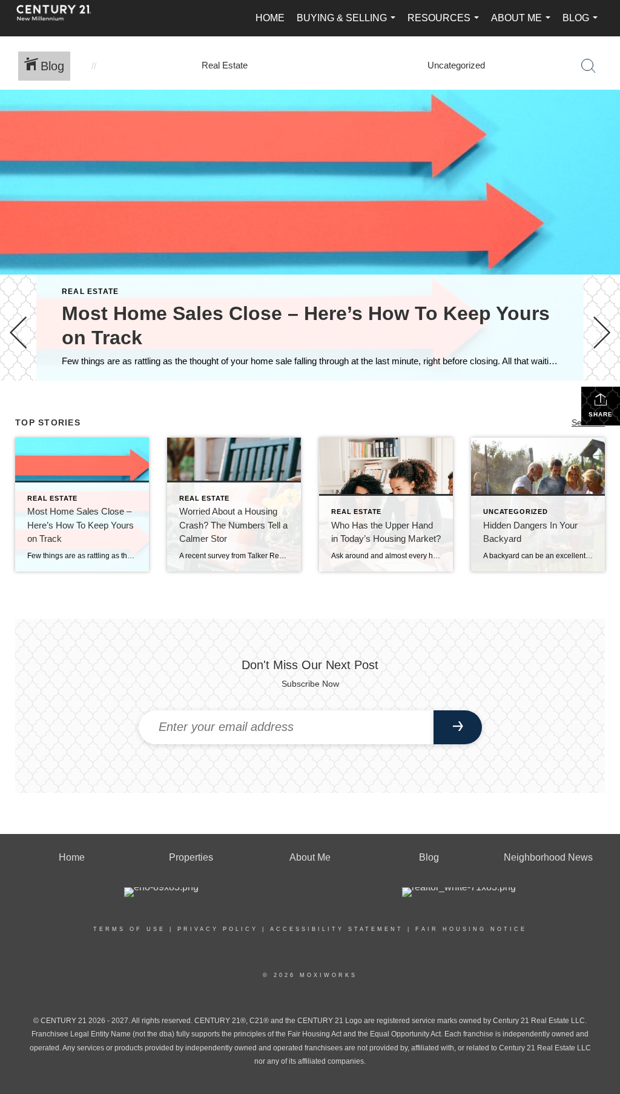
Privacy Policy (217, 929)
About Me (523, 24)
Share (601, 414)
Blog (582, 24)
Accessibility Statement (336, 929)
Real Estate (90, 291)
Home (270, 18)
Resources (445, 24)
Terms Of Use (129, 929)
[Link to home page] (60, 18)
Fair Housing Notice (471, 929)
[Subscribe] (458, 727)
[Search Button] (588, 66)
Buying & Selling (348, 24)
